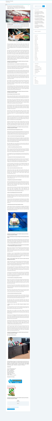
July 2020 (36, 52)
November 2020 (36, 48)
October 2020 (36, 49)
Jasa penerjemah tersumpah (17, 24)
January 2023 (36, 39)
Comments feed (36, 81)
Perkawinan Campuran (37, 71)
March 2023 (36, 36)
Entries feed (36, 80)
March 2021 (36, 43)
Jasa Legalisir (36, 65)
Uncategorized (36, 72)
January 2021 (36, 45)
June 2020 (36, 53)
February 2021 (36, 44)
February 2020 (36, 58)
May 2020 (36, 54)
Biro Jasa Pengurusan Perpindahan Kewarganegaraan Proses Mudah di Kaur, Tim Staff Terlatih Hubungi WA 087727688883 (40, 19)
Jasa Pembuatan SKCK (37, 66)
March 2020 (36, 57)
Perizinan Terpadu (9, 1)
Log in (35, 79)
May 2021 (36, 40)
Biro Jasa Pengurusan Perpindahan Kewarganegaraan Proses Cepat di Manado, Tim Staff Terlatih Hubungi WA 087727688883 (40, 16)
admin (18, 403)
